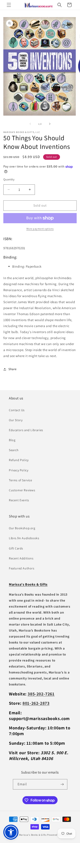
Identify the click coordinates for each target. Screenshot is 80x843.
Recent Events (19, 500)
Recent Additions (21, 558)
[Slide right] (50, 124)
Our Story (15, 420)
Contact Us (17, 410)
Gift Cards (16, 548)
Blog (12, 440)
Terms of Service (20, 480)
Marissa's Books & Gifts (33, 834)
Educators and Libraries (26, 430)
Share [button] (12, 369)
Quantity (8, 179)
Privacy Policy (18, 470)
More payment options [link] (40, 228)
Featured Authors (21, 568)
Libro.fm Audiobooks (24, 538)
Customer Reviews (22, 490)
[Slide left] (30, 124)
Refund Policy (19, 460)
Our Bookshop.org (22, 528)
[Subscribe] (62, 784)
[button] (9, 5)
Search (14, 450)
